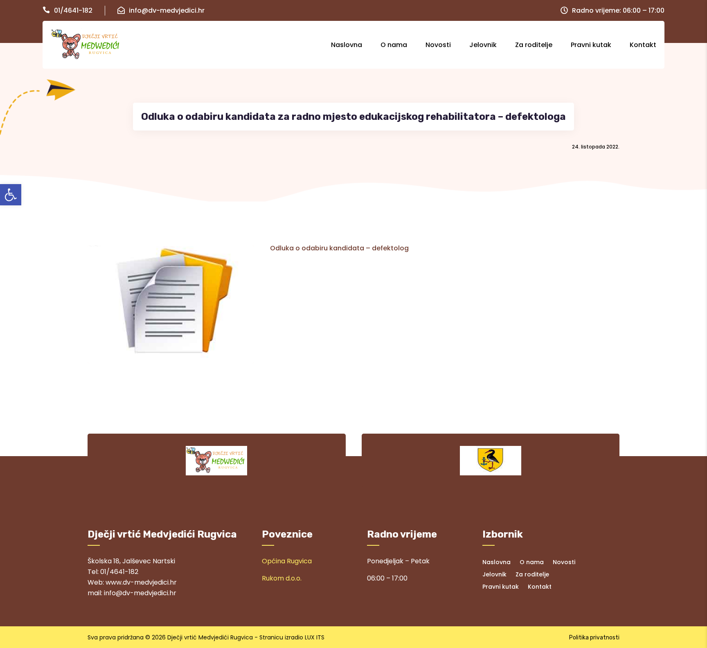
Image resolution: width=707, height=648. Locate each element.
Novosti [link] (438, 45)
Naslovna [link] (346, 45)
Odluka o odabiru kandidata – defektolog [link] (339, 248)
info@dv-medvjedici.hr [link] (167, 10)
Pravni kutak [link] (591, 45)
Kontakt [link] (643, 45)
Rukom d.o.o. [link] (282, 578)
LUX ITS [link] (314, 637)
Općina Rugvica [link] (287, 561)
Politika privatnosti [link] (594, 637)
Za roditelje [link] (533, 45)
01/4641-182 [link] (73, 10)
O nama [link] (394, 45)
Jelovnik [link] (483, 45)
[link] (10, 194)
